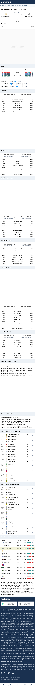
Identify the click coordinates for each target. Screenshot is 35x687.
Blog (24, 685)
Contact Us (17, 677)
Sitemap (12, 677)
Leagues (17, 685)
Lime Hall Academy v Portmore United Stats (17, 5)
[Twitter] (6, 673)
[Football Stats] (6, 2)
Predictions (10, 685)
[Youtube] (13, 673)
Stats (3, 685)
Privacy (6, 677)
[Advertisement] (17, 46)
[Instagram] (10, 673)
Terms (2, 677)
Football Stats (3, 5)
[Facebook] (2, 673)
